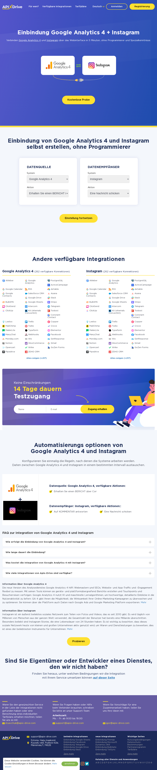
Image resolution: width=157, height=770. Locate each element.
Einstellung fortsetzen (78, 218)
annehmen (70, 764)
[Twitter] (87, 763)
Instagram (52, 40)
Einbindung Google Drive (76, 747)
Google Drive (34, 298)
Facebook (56, 334)
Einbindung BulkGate (106, 747)
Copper (54, 322)
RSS (30, 289)
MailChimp (11, 326)
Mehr (143, 602)
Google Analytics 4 (30, 40)
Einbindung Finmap (105, 740)
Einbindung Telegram (74, 745)
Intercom (32, 306)
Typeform (33, 330)
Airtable (55, 289)
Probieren (78, 641)
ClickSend (10, 306)
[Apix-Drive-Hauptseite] (12, 7)
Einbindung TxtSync (105, 750)
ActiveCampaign (59, 285)
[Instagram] (82, 763)
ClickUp (9, 311)
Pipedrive (10, 352)
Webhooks (33, 334)
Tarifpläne (80, 7)
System (31, 173)
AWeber (9, 281)
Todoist (54, 311)
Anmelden (117, 7)
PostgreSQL (57, 281)
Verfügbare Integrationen (56, 7)
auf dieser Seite (104, 678)
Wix (30, 339)
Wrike (31, 347)
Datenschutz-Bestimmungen (135, 743)
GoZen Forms (58, 347)
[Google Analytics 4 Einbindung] (58, 65)
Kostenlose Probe (78, 100)
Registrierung (142, 7)
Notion (9, 343)
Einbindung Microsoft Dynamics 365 (106, 743)
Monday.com (12, 339)
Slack (53, 298)
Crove (54, 326)
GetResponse (57, 339)
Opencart (10, 347)
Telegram (55, 306)
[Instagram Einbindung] (99, 65)
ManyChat (11, 334)
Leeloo (9, 322)
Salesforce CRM (36, 293)
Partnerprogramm (136, 747)
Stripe (54, 302)
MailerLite (10, 330)
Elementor (56, 330)
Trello (31, 322)
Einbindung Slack (72, 750)
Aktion (30, 187)
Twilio (31, 326)
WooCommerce (36, 343)
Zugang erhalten (97, 409)
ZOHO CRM (33, 352)
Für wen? (34, 7)
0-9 (150, 763)
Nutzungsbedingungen (139, 740)
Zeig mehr (69, 754)
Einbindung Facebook (75, 742)
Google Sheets (35, 302)
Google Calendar (14, 289)
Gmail (53, 343)
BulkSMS (10, 302)
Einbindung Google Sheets (77, 740)
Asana (54, 293)
